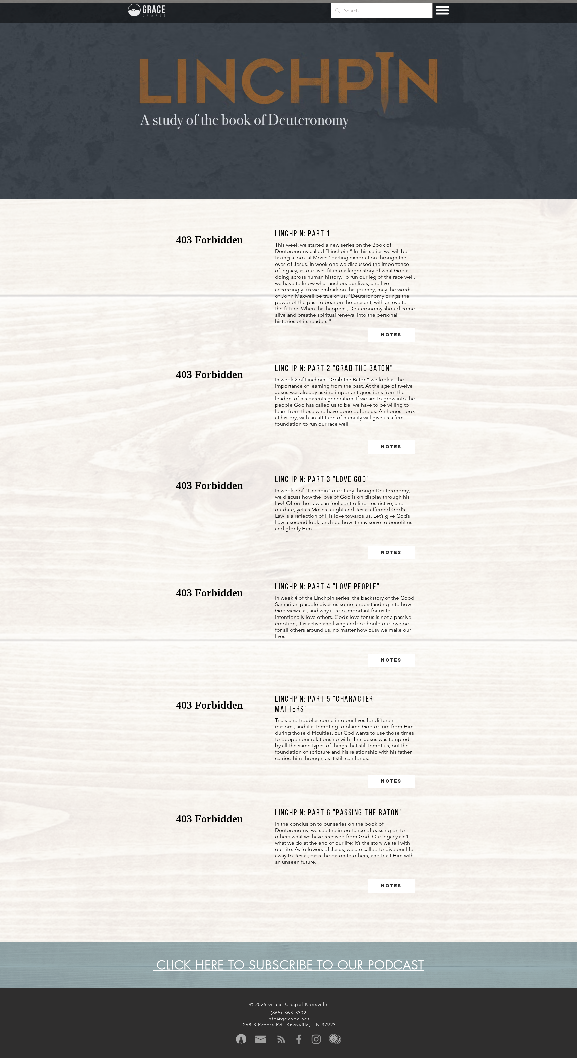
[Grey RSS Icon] (281, 1039)
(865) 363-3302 (289, 1013)
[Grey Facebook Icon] (299, 1039)
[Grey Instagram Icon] (316, 1039)
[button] (442, 10)
